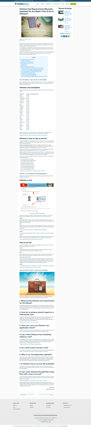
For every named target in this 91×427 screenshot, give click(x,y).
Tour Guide (48, 407)
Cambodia (32, 407)
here (47, 331)
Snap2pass (45, 229)
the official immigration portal (35, 216)
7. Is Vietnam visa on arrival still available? (29, 75)
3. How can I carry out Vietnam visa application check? (31, 70)
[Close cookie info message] (89, 426)
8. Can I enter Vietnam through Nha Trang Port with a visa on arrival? (34, 76)
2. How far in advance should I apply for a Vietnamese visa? (32, 69)
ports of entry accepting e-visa (40, 150)
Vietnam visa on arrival (23, 156)
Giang (25, 39)
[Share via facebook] (64, 36)
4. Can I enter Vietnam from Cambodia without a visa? (31, 71)
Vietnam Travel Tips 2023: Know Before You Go (34, 239)
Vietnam (31, 405)
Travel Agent (48, 405)
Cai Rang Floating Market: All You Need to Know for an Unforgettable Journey (68, 27)
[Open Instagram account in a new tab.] (73, 0)
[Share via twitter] (62, 36)
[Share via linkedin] (66, 36)
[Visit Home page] (22, 4)
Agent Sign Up (62, 0)
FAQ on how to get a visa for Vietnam (27, 66)
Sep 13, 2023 (29, 39)
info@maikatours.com (67, 405)
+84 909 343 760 (50, 0)
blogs (24, 40)
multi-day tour (27, 132)
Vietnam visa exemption (25, 60)
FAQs (14, 407)
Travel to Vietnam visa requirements (27, 63)
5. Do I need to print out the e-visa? (28, 72)
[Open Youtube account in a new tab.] (74, 0)
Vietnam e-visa (24, 64)
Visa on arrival (23, 65)
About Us (15, 405)
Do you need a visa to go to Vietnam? (27, 59)
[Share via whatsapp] (68, 36)
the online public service (46, 216)
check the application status (27, 330)
